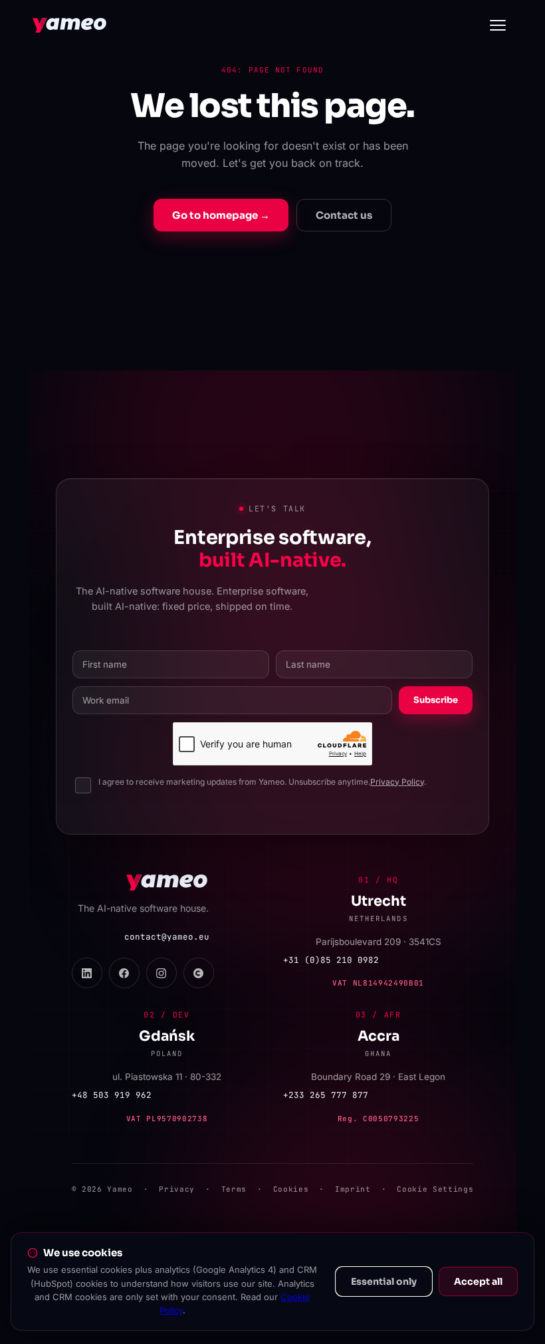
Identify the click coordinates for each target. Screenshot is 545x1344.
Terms (234, 1189)
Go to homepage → (221, 215)
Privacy (177, 1189)
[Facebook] (124, 973)
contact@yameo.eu (166, 936)
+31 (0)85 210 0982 (331, 960)
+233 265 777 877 (325, 1095)
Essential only (384, 1281)
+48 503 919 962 (112, 1095)
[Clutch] (198, 973)
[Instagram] (161, 973)
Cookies (291, 1189)
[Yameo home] (69, 25)
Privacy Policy (397, 782)
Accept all (478, 1281)
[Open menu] (497, 25)
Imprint (353, 1189)
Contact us (344, 215)
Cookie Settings (435, 1189)
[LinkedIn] (87, 973)
